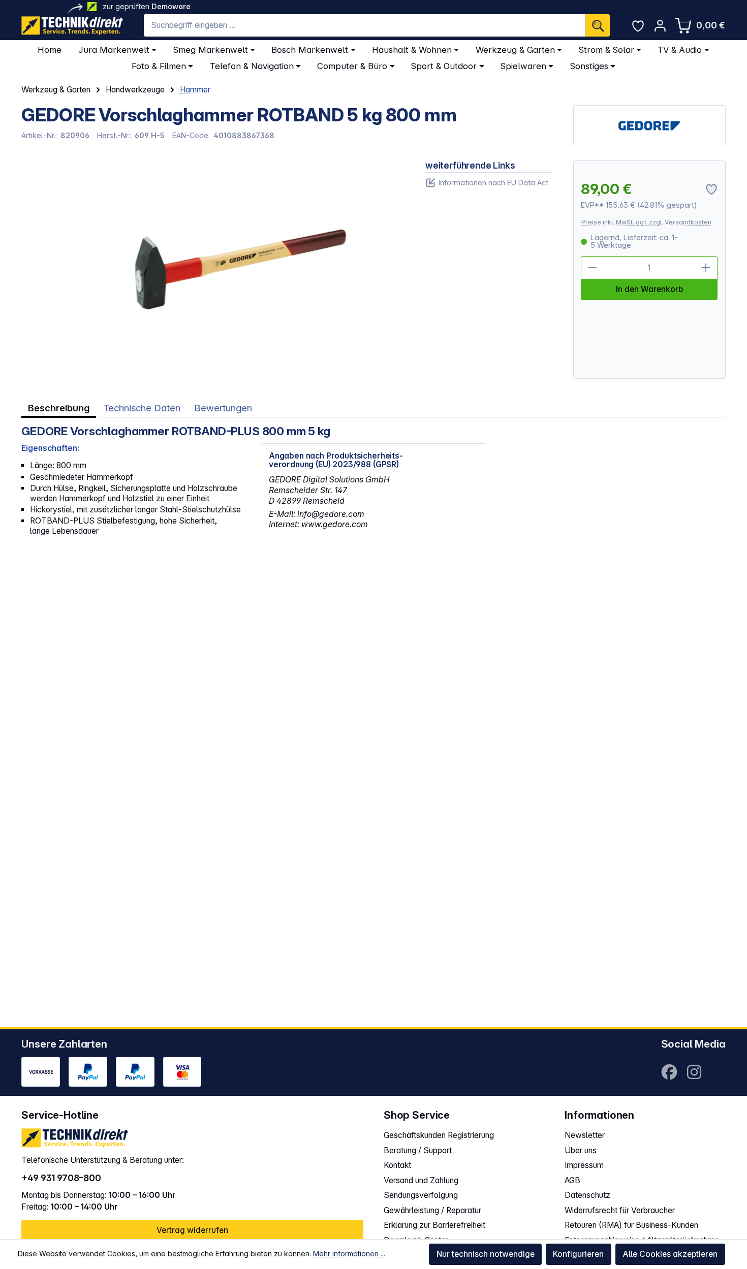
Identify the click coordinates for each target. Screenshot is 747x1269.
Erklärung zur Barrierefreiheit (434, 1225)
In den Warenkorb (649, 289)
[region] (212, 269)
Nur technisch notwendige (486, 1254)
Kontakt (397, 1165)
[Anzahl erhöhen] (706, 267)
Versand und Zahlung (421, 1180)
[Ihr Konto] (659, 25)
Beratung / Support (418, 1150)
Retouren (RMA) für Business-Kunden (631, 1225)
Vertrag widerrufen (192, 1230)
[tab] (58, 408)
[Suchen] (597, 25)
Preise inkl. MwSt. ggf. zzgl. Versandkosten (646, 222)
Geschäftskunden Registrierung (439, 1135)
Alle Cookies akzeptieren (670, 1254)
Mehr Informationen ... (349, 1253)
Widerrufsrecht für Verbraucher (620, 1210)
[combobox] (364, 25)
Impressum (584, 1165)
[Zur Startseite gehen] (72, 25)
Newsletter (585, 1135)
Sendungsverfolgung (421, 1195)
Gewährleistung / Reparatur (432, 1210)
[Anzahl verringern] (592, 267)
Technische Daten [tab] (141, 407)
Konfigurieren (578, 1254)
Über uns (581, 1150)
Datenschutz (587, 1195)
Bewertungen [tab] (223, 407)
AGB (572, 1180)
